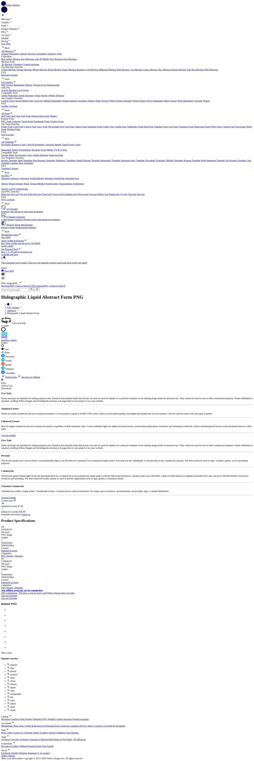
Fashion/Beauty (37, 178)
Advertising (41, 54)
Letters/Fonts (22, 189)
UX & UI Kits (60, 150)
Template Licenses (9, 168)
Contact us (25, 514)
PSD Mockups (211, 69)
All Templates (7, 142)
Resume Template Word (195, 160)
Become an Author (10, 746)
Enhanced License (9, 582)
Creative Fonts (57, 121)
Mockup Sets (19, 59)
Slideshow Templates (66, 160)
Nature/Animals (16, 183)
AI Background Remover (50, 739)
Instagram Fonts (94, 126)
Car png (123, 194)
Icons (43, 85)
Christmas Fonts (186, 126)
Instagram (32, 753)
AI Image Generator (28, 739)
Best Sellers (6, 59)
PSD (3, 85)
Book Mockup (54, 69)
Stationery (52, 54)
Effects (112, 101)
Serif (3, 116)
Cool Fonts (18, 126)
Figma (38, 95)
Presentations (25, 150)
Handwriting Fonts (40, 116)
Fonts (22, 719)
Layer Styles (23, 90)
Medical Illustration (53, 101)
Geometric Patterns (86, 101)
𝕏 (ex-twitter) (43, 753)
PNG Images (7, 556)
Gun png (93, 194)
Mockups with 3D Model (37, 59)
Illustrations (19, 85)
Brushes (12, 90)
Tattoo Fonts (81, 126)
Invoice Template (9, 160)
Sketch (44, 95)
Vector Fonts (27, 121)
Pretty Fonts (216, 126)
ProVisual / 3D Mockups (74, 739)
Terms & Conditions (70, 726)
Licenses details (8, 435)
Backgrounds (53, 85)
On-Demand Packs (51, 726)
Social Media (47, 150)
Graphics (14, 719)
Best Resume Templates (44, 160)
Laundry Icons (8, 101)
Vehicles (23, 54)
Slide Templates (25, 160)
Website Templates (174, 160)
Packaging (14, 54)
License (4, 38)
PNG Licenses (8, 199)
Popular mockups (80, 719)
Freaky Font (6, 126)
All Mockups (7, 51)
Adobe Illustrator (26, 95)
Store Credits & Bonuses (30, 726)
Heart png (5, 194)
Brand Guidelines (57, 732)
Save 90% (6, 44)
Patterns (28, 85)
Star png (15, 194)
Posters (15, 150)
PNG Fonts (6, 121)
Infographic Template (110, 160)
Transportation (65, 183)
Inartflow (5, 340)
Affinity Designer (56, 95)
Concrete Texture (202, 101)
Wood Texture (139, 101)
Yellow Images (8, 756)
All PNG (5, 176)
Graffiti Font (120, 126)
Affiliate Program (27, 746)
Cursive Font (30, 126)
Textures (37, 85)
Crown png (57, 194)
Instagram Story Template (133, 160)
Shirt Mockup (123, 69)
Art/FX (12, 189)
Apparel (5, 54)
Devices (31, 54)
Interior (4, 183)
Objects (4, 189)
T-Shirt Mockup (8, 69)
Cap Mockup (136, 69)
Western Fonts (13, 129)
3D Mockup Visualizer (11, 64)
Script (28, 116)
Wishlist (52, 719)
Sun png (141, 194)
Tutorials (28, 732)
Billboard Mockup (107, 69)
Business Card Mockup (87, 69)
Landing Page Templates (21, 163)
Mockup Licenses (9, 75)
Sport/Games (52, 183)
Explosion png (70, 194)
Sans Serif (11, 116)
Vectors (9, 85)
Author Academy (41, 732)
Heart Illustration (185, 101)
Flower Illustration (154, 101)
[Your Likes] (2, 271)
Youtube (15, 753)
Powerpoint (20, 155)
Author (13, 340)
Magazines (6, 150)
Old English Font (56, 126)
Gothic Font (108, 126)
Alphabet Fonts (161, 126)
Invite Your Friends (45, 746)
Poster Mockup (69, 69)
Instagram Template (216, 160)
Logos (78, 144)
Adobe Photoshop (9, 95)
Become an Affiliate (30, 377)
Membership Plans (10, 726)
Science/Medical (37, 183)
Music (27, 183)
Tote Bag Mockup (195, 69)
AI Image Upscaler (10, 739)
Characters (24, 178)
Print (59, 54)
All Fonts (5, 113)
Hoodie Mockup (24, 69)
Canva (29, 155)
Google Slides (7, 155)
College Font (228, 126)
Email (65, 144)
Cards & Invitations (35, 144)
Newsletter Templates (155, 160)
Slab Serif (20, 116)
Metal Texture (170, 101)
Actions (4, 90)
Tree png (132, 194)
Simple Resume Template (88, 160)
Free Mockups (70, 59)
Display (53, 116)
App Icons (38, 101)
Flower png (82, 194)
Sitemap (75, 732)
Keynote (59, 155)
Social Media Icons (24, 101)
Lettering (16, 121)
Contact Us (18, 732)
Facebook (6, 753)
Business (49, 178)
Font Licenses (7, 134)
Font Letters (240, 126)
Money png (102, 194)
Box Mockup (164, 69)
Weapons (5, 178)
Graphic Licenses (9, 106)
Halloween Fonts (202, 126)
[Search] (31, 289)
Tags (68, 732)
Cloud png (46, 194)
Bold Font (148, 126)
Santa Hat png (34, 194)
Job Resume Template (235, 160)
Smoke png (114, 194)
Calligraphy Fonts (135, 126)
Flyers (71, 144)
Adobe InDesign (40, 155)
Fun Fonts (173, 126)
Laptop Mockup (150, 69)
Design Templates (33, 719)
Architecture (78, 183)
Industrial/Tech (72, 178)
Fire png (23, 194)
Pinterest (23, 753)
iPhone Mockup (39, 69)
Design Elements (124, 101)
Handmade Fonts (42, 121)
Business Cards (18, 144)
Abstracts (14, 178)
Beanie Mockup (178, 69)
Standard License (9, 550)
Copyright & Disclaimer (114, 726)
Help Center (7, 732)
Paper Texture (102, 101)
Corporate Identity (53, 144)
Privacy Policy (87, 726)
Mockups (5, 719)
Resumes (36, 150)
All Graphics (7, 82)
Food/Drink (59, 178)
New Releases (56, 59)
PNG (45, 719)
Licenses (98, 726)
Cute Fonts (69, 126)
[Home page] (8, 304)
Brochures (6, 144)
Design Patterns (69, 101)
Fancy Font (42, 126)
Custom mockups (31, 64)
